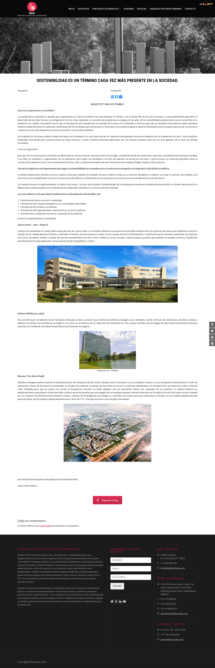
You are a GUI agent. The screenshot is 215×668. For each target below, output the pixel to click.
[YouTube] (124, 601)
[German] (206, 3)
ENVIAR (117, 586)
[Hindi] (209, 3)
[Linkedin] (120, 601)
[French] (203, 3)
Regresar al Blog (110, 500)
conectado (45, 525)
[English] (201, 3)
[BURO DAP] (32, 8)
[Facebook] (116, 601)
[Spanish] (211, 3)
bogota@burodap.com (172, 639)
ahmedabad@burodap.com (174, 613)
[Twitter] (112, 601)
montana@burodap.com (173, 567)
